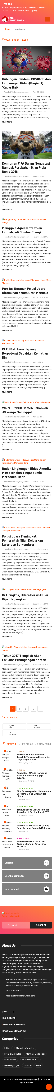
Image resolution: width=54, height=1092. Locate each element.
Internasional (23, 839)
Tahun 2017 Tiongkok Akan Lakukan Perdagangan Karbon (24, 658)
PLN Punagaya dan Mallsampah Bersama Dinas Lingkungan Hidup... (34, 794)
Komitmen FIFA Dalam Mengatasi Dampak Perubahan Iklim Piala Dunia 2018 (26, 167)
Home (8, 29)
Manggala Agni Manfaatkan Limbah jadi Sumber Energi (22, 230)
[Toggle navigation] (47, 19)
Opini (38, 1065)
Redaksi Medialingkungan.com (16, 92)
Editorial (21, 752)
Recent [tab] (11, 744)
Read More (7, 122)
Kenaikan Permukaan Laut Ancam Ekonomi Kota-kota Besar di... (31, 844)
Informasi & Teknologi (35, 1054)
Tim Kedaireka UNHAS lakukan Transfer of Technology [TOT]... (34, 811)
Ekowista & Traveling (25, 1048)
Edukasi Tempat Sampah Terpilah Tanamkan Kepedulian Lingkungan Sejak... (33, 757)
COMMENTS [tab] (44, 744)
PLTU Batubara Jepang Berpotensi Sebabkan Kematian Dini (25, 353)
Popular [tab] (27, 744)
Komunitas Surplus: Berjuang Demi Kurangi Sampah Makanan (34, 826)
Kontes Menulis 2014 (29, 1060)
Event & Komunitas (25, 788)
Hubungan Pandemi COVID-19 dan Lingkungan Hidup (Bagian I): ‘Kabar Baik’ (26, 83)
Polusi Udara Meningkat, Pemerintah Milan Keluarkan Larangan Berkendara (22, 540)
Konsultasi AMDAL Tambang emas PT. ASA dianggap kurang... (32, 775)
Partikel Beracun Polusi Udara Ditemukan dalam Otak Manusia (25, 291)
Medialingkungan (11, 1065)
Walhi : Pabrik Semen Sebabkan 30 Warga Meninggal (25, 410)
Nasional (28, 1065)
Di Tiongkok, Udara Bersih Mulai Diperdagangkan (25, 597)
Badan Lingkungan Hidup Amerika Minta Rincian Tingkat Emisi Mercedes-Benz (27, 473)
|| (2, 1024)
